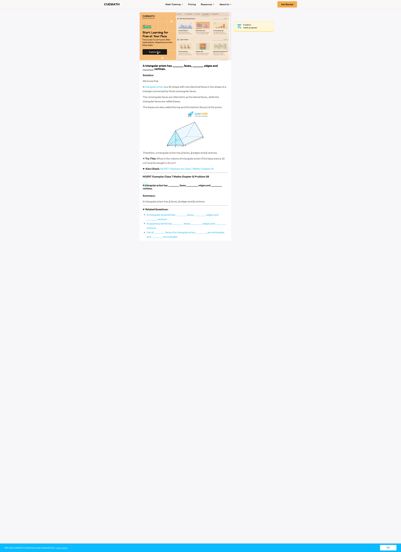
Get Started (287, 4)
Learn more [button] (62, 547)
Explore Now (155, 52)
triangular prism (154, 86)
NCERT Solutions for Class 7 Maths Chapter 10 (187, 168)
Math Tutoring (173, 4)
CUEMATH (112, 4)
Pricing (192, 4)
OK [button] (388, 547)
